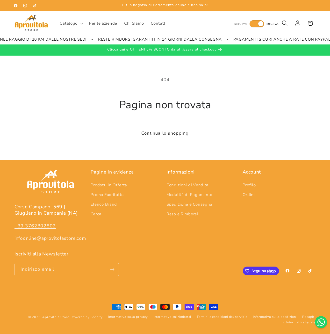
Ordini (249, 194)
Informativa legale (301, 322)
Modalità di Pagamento (189, 194)
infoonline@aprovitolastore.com (50, 238)
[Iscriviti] (112, 269)
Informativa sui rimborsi (172, 317)
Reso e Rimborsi (182, 214)
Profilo (249, 185)
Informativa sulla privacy (128, 317)
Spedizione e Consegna (189, 204)
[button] (71, 23)
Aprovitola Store (55, 317)
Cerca (96, 214)
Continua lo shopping (165, 133)
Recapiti (309, 317)
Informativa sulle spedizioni (275, 317)
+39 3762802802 (35, 226)
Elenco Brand (104, 204)
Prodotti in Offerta (109, 185)
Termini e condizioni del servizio (222, 317)
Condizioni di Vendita (187, 185)
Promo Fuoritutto (107, 194)
